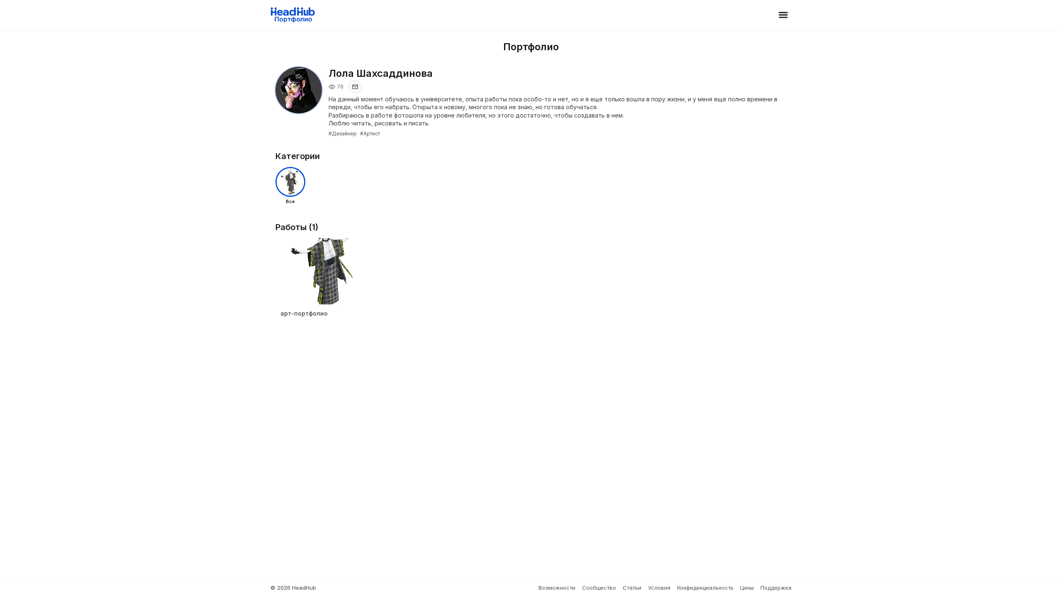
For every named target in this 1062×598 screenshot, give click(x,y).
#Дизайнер (343, 133)
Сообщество (599, 587)
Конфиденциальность (705, 587)
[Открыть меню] (783, 15)
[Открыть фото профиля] (298, 90)
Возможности (556, 587)
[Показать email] (355, 86)
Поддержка (776, 587)
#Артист (370, 133)
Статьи (632, 587)
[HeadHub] (292, 15)
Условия (659, 587)
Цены (747, 587)
